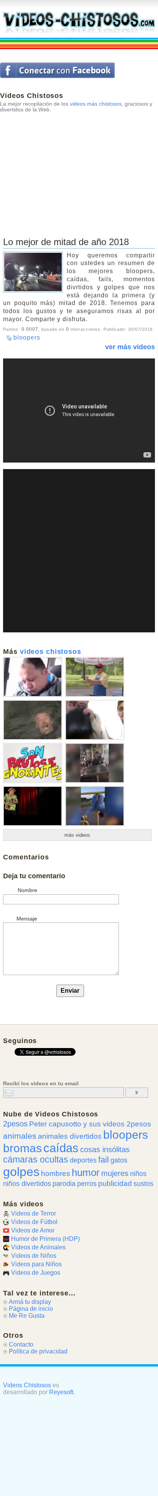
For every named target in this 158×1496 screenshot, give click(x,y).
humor (86, 1172)
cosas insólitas (105, 1149)
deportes (83, 1160)
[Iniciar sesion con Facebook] (57, 70)
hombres (55, 1173)
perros (87, 1184)
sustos (143, 1184)
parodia (64, 1184)
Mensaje (26, 919)
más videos (77, 835)
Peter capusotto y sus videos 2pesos (90, 1124)
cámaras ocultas (35, 1159)
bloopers (26, 337)
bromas (22, 1148)
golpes (21, 1172)
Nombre (27, 890)
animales (19, 1135)
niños (138, 1173)
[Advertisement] (79, 166)
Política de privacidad (38, 1351)
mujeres (114, 1173)
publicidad (115, 1183)
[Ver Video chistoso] (32, 694)
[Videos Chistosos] (79, 22)
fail (103, 1159)
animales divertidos (70, 1136)
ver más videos (130, 347)
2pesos (15, 1124)
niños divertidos (27, 1184)
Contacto (21, 1344)
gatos (118, 1160)
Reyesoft (61, 1392)
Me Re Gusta (26, 1315)
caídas (61, 1147)
